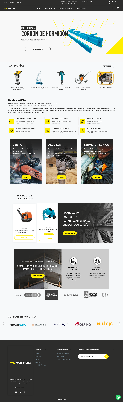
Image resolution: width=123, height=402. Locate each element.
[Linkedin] (109, 4)
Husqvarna (21, 228)
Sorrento (45, 227)
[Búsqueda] (112, 8)
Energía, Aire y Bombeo (105, 88)
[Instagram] (115, 2)
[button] (107, 66)
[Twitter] (109, 2)
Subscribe (106, 356)
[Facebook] (112, 2)
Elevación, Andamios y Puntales (39, 88)
